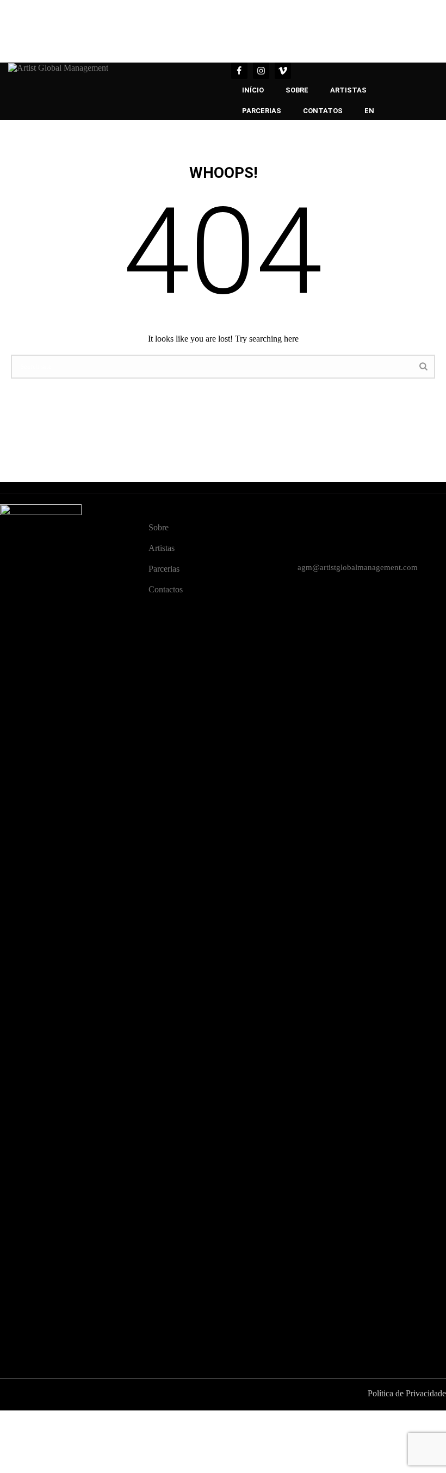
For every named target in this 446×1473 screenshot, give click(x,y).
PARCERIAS (261, 111)
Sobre (158, 527)
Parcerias (163, 568)
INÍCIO (253, 90)
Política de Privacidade (407, 1393)
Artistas (161, 548)
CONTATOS (323, 111)
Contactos (165, 589)
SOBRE (297, 90)
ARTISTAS (348, 90)
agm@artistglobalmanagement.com (358, 567)
